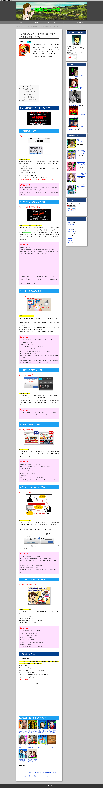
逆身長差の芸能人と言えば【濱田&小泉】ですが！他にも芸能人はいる (77, 104)
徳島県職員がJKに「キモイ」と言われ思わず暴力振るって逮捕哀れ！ (23, 760)
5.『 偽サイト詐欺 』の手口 (28, 96)
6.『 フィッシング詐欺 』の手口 (29, 97)
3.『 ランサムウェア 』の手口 (28, 93)
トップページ (23, 22)
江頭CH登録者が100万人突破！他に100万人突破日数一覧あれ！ (23, 731)
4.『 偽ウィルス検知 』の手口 (28, 94)
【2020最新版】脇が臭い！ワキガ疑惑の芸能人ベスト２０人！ (77, 89)
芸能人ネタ (37, 22)
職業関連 (70, 240)
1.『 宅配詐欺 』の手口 (27, 89)
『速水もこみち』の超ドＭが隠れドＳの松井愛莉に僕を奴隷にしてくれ (32, 746)
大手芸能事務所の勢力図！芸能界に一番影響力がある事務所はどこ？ (77, 116)
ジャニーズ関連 (51, 22)
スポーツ (70, 235)
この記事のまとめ (24, 100)
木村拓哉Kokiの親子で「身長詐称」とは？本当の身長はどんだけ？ (77, 128)
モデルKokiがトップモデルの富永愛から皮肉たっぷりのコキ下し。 (77, 77)
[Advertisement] (39, 75)
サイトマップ (66, 22)
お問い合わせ (80, 22)
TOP (21, 26)
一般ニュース (71, 233)
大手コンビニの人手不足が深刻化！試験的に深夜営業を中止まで (42, 746)
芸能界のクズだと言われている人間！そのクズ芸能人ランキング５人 (32, 731)
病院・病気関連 (71, 231)
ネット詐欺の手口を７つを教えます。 (28, 88)
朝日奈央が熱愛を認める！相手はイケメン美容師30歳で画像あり (42, 731)
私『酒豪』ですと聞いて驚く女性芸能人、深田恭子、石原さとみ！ (23, 746)
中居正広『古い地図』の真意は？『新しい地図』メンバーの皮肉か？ (51, 746)
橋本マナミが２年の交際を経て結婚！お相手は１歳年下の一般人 (32, 760)
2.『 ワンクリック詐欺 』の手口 (29, 91)
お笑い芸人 (70, 229)
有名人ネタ (70, 226)
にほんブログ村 (70, 210)
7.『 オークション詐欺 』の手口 (29, 99)
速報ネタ (70, 238)
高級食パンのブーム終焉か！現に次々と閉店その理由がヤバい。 (42, 772)
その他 (29, 41)
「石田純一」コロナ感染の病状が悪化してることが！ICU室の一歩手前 (51, 731)
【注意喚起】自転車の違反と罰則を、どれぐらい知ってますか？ (36, 776)
